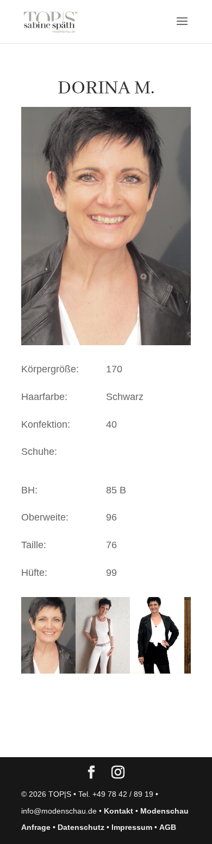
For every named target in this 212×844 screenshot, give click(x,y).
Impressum (131, 827)
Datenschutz (81, 827)
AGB (167, 827)
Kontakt (118, 811)
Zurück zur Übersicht (83, 738)
